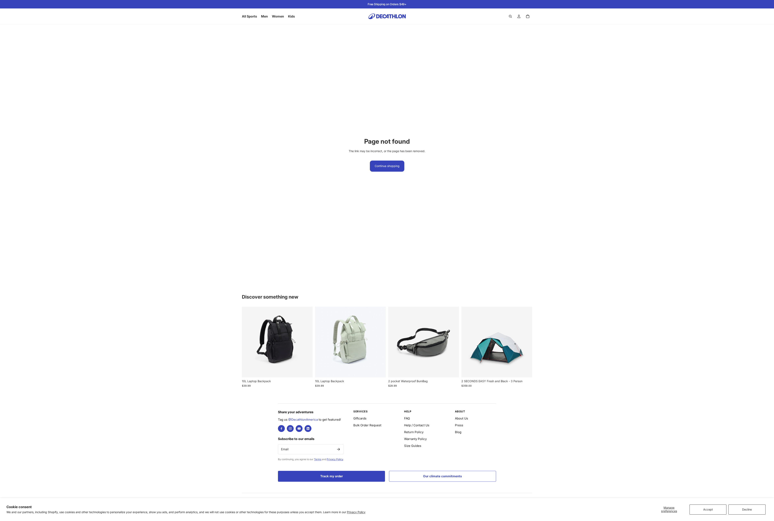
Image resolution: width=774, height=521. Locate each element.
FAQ (407, 418)
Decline (747, 509)
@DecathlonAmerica (303, 419)
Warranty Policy (415, 439)
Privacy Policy (356, 512)
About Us (461, 418)
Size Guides (412, 446)
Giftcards (359, 418)
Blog (458, 432)
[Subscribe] (338, 449)
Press (459, 425)
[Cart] (527, 16)
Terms (317, 459)
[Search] (510, 16)
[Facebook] (281, 428)
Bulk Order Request (367, 425)
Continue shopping (387, 166)
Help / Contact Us (416, 425)
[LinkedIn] (308, 428)
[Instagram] (290, 428)
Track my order (331, 476)
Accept (708, 509)
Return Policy (413, 432)
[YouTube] (299, 428)
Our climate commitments (442, 476)
